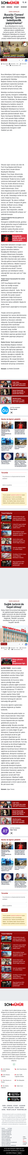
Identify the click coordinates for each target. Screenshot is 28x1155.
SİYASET (16, 7)
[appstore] (14, 1094)
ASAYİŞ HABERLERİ (6, 1140)
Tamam (19, 1153)
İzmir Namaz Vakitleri (5, 1075)
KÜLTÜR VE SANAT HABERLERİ (9, 1145)
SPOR (5, 1107)
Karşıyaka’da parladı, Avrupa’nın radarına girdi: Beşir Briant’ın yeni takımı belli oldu (20, 431)
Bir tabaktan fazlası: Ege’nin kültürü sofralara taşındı (6, 462)
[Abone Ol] (26, 60)
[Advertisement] (14, 147)
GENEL (4, 1109)
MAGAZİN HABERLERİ (7, 1137)
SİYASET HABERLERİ (6, 1133)
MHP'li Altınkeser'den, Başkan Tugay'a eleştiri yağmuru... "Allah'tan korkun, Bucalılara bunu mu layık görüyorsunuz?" (21, 463)
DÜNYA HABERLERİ (6, 1139)
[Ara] (23, 2)
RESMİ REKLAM (21, 1109)
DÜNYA (22, 1107)
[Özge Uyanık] (5, 410)
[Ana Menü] (25, 2)
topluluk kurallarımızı (16, 495)
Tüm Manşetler (20, 1080)
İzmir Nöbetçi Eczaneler (5, 1070)
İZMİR (3, 7)
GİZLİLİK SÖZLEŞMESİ (7, 1130)
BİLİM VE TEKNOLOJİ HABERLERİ (9, 1142)
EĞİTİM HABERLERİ (6, 1143)
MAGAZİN (11, 1107)
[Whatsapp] (14, 1064)
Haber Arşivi (20, 1086)
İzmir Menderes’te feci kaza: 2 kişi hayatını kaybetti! (20, 447)
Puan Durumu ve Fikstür (6, 1081)
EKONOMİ (24, 7)
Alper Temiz (5, 647)
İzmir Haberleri (14, 11)
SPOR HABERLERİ (6, 1136)
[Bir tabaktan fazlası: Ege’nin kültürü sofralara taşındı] (7, 456)
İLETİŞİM (10, 1128)
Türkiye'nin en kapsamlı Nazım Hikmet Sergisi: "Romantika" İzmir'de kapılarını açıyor (7, 448)
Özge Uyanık (5, 63)
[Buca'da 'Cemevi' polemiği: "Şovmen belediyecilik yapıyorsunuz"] (14, 49)
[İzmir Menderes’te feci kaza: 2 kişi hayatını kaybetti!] (21, 441)
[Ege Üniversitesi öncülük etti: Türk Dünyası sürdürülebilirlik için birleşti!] (7, 425)
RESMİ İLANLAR (11, 1109)
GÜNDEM (9, 7)
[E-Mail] (11, 412)
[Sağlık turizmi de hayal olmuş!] (14, 633)
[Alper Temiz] (5, 831)
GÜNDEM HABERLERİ (6, 1131)
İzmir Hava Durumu (22, 1069)
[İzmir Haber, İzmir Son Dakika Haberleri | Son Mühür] (10, 2)
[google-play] (14, 1099)
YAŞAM (17, 1107)
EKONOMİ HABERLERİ (7, 1134)
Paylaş (4, 60)
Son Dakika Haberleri (5, 1086)
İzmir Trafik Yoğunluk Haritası (19, 1075)
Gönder (4, 489)
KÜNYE (3, 1128)
